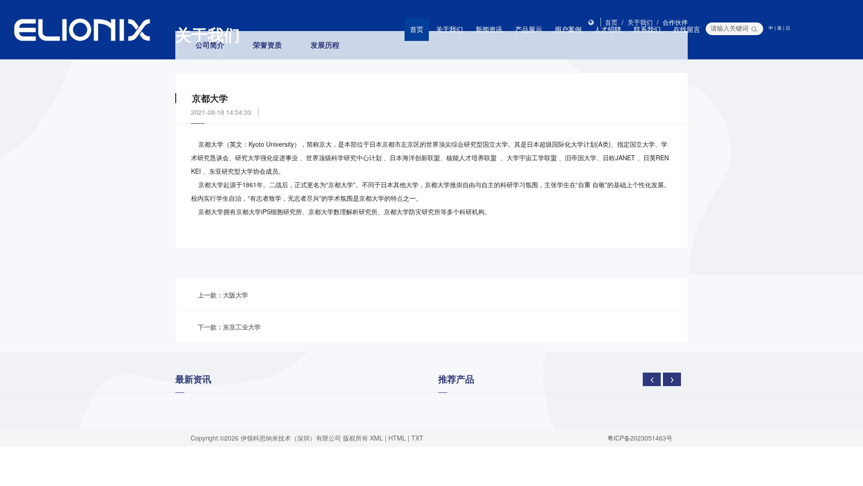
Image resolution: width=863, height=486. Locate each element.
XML (376, 437)
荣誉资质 (267, 45)
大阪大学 (235, 294)
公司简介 (210, 45)
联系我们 (647, 29)
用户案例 (568, 29)
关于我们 (449, 29)
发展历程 (325, 45)
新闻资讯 (489, 29)
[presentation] (652, 379)
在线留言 (686, 29)
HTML (397, 437)
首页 (416, 29)
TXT (417, 437)
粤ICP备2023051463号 (639, 437)
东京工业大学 (242, 326)
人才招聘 (607, 29)
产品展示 (528, 29)
